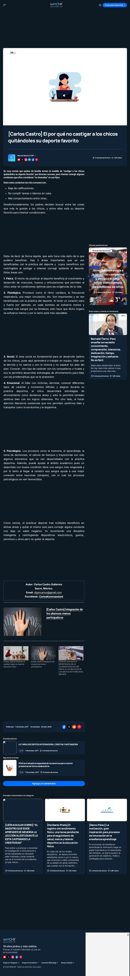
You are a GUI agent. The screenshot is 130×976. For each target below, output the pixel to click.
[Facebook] (17, 957)
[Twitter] (9, 957)
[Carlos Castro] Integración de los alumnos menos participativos (64, 613)
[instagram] (26, 159)
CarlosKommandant (51, 596)
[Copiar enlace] (79, 726)
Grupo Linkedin (66, 963)
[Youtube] (5, 957)
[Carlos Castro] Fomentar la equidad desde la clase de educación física (14, 664)
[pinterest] (36, 159)
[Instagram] (13, 957)
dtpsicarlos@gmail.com (48, 592)
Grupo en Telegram (10, 963)
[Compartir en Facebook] (64, 726)
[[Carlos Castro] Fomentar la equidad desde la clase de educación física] (16, 653)
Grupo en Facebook (29, 963)
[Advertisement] (65, 28)
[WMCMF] (21, 957)
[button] (5, 5)
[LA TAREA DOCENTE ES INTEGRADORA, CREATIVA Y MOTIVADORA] (10, 747)
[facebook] (33, 159)
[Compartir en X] (69, 726)
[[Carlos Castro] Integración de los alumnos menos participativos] (43, 653)
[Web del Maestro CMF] (11, 157)
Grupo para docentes (114, 5)
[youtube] (19, 159)
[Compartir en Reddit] (74, 726)
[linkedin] (29, 159)
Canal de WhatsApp (48, 963)
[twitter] (22, 159)
